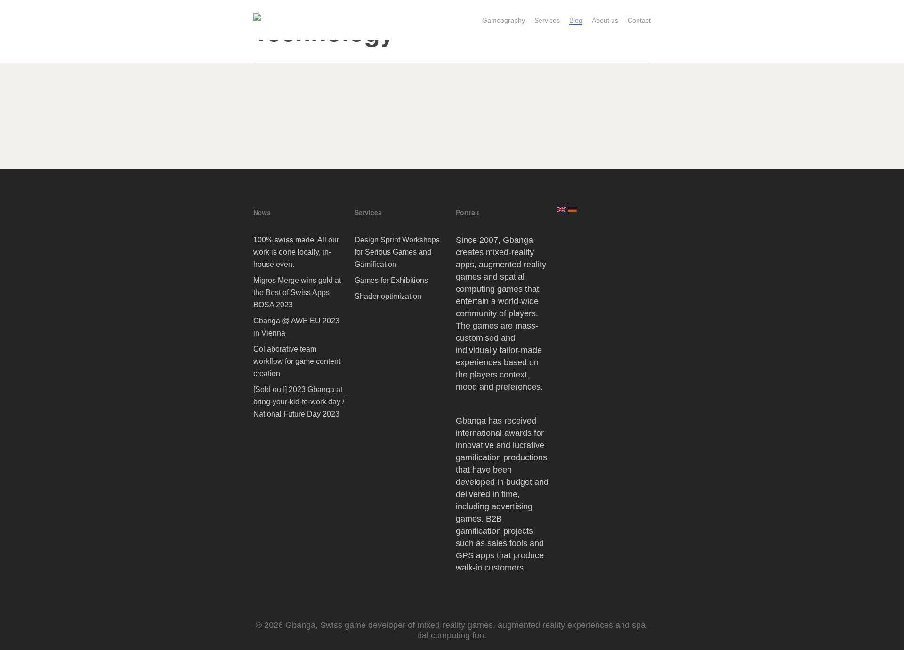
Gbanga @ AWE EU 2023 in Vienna (296, 327)
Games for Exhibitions (391, 280)
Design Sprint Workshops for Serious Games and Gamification (397, 252)
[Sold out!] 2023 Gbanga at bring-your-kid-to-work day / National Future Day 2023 (298, 401)
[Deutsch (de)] (572, 213)
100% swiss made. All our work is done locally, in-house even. (296, 252)
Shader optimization (388, 296)
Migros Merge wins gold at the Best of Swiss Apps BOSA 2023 (297, 292)
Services (368, 212)
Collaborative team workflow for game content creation (296, 361)
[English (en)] (561, 213)
